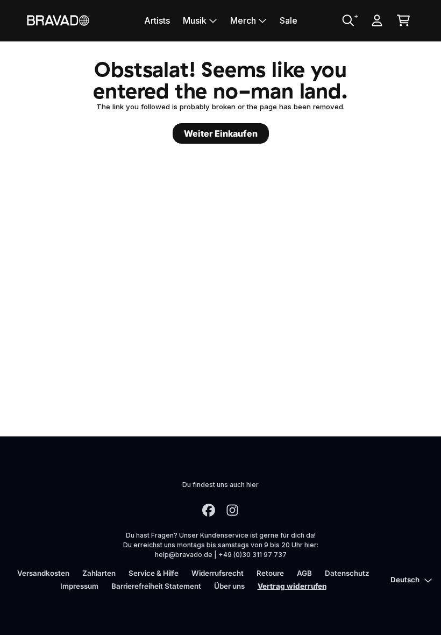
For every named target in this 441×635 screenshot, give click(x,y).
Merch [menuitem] (243, 20)
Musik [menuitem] (195, 20)
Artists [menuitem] (157, 20)
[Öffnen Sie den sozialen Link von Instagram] (232, 510)
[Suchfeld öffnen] (347, 20)
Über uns (229, 586)
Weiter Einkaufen (221, 133)
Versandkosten (43, 573)
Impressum (79, 586)
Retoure (270, 573)
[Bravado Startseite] (58, 20)
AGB (304, 573)
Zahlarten (99, 573)
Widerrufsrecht (217, 573)
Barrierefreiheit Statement (156, 586)
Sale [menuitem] (288, 20)
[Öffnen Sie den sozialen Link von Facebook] (208, 510)
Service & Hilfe (154, 573)
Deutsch (404, 579)
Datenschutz (347, 573)
